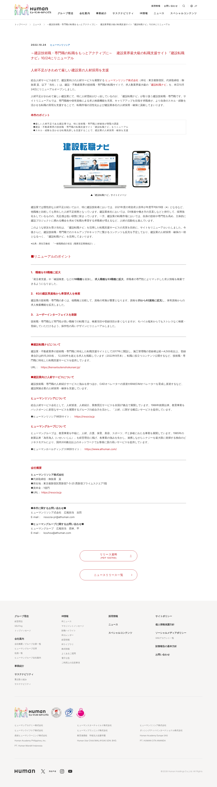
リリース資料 (108, 556)
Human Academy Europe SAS (154, 735)
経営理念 (19, 621)
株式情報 (66, 649)
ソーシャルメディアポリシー (170, 632)
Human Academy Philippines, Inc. (30, 740)
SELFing (18, 626)
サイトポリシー (163, 616)
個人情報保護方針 (164, 624)
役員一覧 (19, 653)
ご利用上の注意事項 (71, 662)
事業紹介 (101, 13)
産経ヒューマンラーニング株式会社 (31, 735)
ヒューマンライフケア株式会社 (29, 730)
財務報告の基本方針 (166, 646)
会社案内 (85, 13)
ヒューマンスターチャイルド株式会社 (94, 725)
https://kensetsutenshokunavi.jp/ (60, 367)
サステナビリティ (123, 13)
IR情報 (144, 13)
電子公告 (66, 658)
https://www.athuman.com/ (101, 449)
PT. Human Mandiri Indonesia (28, 745)
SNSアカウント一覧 (164, 638)
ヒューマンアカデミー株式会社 (29, 725)
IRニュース (67, 621)
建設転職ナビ (158, 84)
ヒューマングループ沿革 (26, 648)
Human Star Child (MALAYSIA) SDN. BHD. (97, 740)
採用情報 (156, 6)
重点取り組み (21, 679)
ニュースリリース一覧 (108, 575)
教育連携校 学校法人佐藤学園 (91, 735)
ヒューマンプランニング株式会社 (92, 730)
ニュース (159, 13)
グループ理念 (66, 13)
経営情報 (66, 639)
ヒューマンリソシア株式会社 (121, 80)
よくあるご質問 (69, 653)
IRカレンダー (68, 635)
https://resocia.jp (84, 416)
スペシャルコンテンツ (183, 13)
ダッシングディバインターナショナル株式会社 (161, 730)
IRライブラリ (68, 644)
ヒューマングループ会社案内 (28, 657)
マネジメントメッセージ (73, 626)
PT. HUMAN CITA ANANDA (153, 740)
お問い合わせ (171, 6)
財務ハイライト (69, 630)
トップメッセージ (23, 630)
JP (195, 6)
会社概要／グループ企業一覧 (28, 644)
